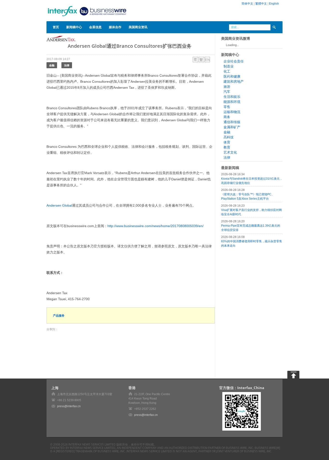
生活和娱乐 (232, 97)
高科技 (229, 137)
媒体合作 (115, 27)
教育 (227, 147)
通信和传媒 (232, 122)
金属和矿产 (232, 127)
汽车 (227, 92)
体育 (227, 142)
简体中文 (247, 3)
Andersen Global (59, 205)
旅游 (227, 86)
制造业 (229, 66)
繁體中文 (261, 3)
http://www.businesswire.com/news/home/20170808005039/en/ (155, 226)
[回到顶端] (293, 375)
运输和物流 (232, 112)
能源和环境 (232, 102)
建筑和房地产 (234, 81)
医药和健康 (232, 76)
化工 (227, 71)
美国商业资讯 (138, 27)
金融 (51, 65)
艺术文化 (230, 152)
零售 (227, 107)
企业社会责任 (234, 61)
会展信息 (95, 27)
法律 (66, 65)
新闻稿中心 (74, 27)
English (274, 3)
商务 (227, 117)
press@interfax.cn (69, 406)
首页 (56, 27)
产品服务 (59, 315)
